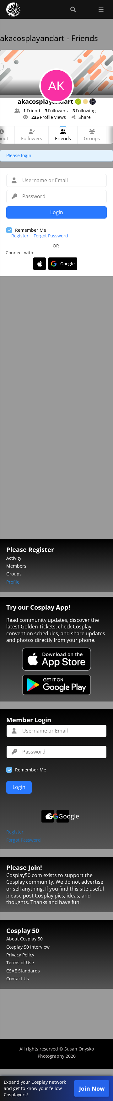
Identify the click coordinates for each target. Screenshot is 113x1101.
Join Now (92, 1088)
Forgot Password (51, 236)
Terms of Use (20, 963)
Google (67, 264)
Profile (12, 582)
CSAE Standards (23, 971)
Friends (63, 138)
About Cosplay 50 (24, 939)
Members (16, 566)
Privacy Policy (20, 955)
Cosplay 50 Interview (28, 947)
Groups (92, 138)
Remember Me (30, 230)
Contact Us (17, 979)
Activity (13, 558)
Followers (31, 138)
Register (20, 236)
